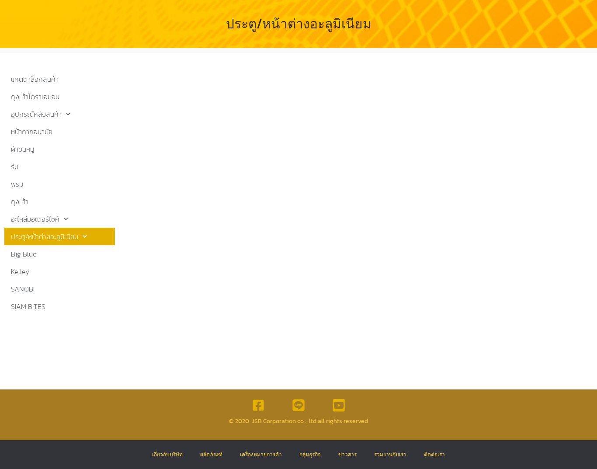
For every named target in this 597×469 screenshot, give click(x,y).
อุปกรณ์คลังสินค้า (36, 114)
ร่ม (14, 166)
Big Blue (24, 254)
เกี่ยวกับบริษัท (167, 455)
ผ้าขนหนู (22, 149)
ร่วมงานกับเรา (390, 455)
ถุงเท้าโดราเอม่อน (35, 96)
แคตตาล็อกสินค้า (35, 79)
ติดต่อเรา (434, 455)
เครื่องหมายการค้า (261, 455)
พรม (17, 184)
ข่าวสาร (347, 455)
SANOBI (23, 289)
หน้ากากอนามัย (31, 131)
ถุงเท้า (19, 201)
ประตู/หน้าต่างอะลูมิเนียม (44, 236)
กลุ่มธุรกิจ (310, 455)
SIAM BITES (28, 306)
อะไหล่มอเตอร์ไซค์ (35, 219)
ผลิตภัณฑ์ (211, 455)
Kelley (20, 271)
